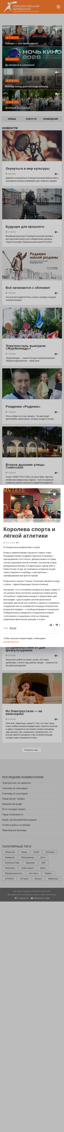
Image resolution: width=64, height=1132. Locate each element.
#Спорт (13, 628)
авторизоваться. (11, 642)
